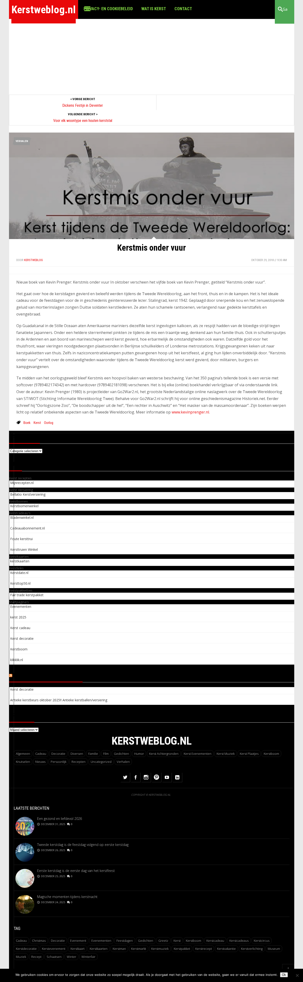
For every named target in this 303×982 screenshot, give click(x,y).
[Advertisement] (151, 54)
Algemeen (23, 753)
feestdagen (124, 940)
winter (71, 957)
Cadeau (40, 753)
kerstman (119, 948)
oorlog (48, 423)
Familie (93, 753)
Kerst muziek (226, 753)
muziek (21, 957)
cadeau (21, 940)
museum (274, 948)
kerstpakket (182, 948)
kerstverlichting (252, 948)
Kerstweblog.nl (43, 9)
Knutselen (23, 762)
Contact (183, 8)
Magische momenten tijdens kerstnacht (67, 896)
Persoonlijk (58, 762)
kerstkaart (78, 948)
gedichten (145, 940)
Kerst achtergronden (163, 753)
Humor (139, 753)
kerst (37, 423)
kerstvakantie (226, 948)
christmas (39, 940)
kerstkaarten (98, 948)
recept (36, 957)
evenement (78, 940)
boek (27, 423)
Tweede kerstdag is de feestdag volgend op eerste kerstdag (83, 844)
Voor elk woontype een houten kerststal (82, 120)
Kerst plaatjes (249, 753)
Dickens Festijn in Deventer (82, 105)
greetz (163, 940)
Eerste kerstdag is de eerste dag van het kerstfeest (76, 870)
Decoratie (58, 753)
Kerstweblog (33, 260)
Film (106, 753)
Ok (284, 975)
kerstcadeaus (239, 940)
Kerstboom (271, 753)
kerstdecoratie (26, 948)
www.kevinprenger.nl (190, 412)
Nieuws (40, 762)
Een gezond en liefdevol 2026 (59, 818)
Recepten (78, 762)
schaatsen (54, 957)
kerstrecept (203, 948)
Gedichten (121, 753)
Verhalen (22, 141)
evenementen (101, 940)
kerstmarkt (138, 948)
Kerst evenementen (197, 753)
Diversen (77, 753)
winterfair (88, 957)
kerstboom (193, 940)
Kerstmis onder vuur (151, 248)
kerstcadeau (215, 940)
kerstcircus (261, 940)
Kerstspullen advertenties (48, 675)
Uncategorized (101, 762)
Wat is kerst (153, 8)
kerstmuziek (160, 948)
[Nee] (297, 975)
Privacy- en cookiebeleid (108, 8)
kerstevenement (53, 948)
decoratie (58, 940)
